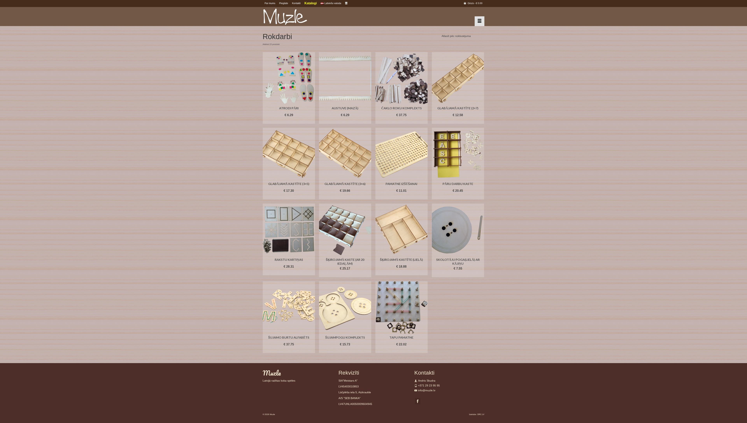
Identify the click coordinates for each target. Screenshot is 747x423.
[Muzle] (298, 16)
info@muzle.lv (426, 390)
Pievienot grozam (288, 121)
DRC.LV (480, 414)
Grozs (474, 3)
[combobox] (456, 36)
